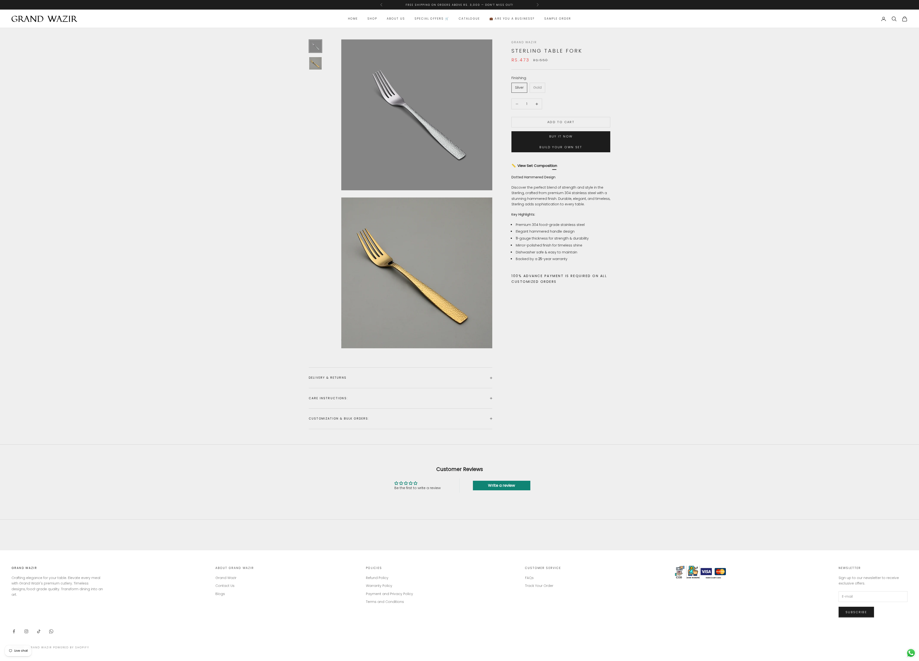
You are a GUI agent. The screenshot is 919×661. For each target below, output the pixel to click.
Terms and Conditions (385, 601)
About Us (396, 19)
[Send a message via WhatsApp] (911, 653)
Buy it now (560, 136)
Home (353, 19)
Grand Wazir (524, 42)
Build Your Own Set (560, 147)
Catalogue (469, 19)
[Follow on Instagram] (26, 631)
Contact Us (225, 585)
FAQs (529, 577)
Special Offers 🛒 (432, 19)
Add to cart (560, 122)
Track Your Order (539, 585)
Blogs (220, 593)
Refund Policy (377, 577)
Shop (372, 19)
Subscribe (856, 612)
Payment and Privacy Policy (389, 593)
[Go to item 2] (315, 63)
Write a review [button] (501, 485)
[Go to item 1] (315, 46)
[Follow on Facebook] (13, 631)
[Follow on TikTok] (38, 631)
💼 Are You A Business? (511, 19)
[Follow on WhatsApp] (51, 631)
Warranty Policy (379, 585)
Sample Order (557, 19)
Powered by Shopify (71, 647)
